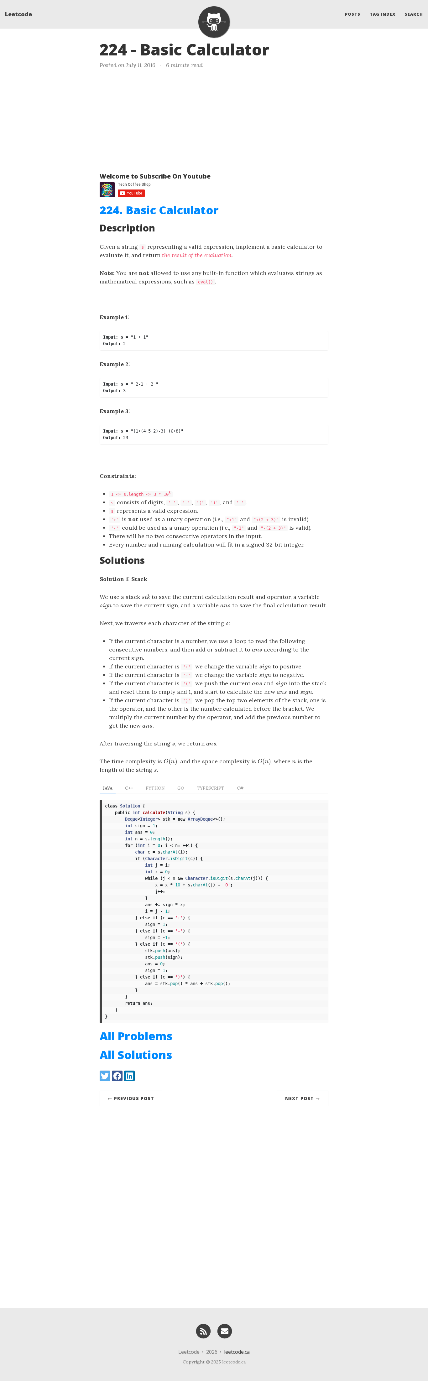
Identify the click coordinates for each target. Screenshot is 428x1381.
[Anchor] (280, 48)
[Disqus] (214, 1205)
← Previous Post (131, 1098)
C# (240, 788)
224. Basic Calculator (159, 210)
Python (155, 788)
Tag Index (382, 14)
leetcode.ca (237, 1351)
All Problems (136, 1036)
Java (107, 788)
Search (414, 14)
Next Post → (302, 1098)
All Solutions (136, 1054)
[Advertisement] (214, 119)
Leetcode (18, 14)
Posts (352, 14)
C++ (129, 788)
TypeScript (210, 788)
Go (180, 788)
